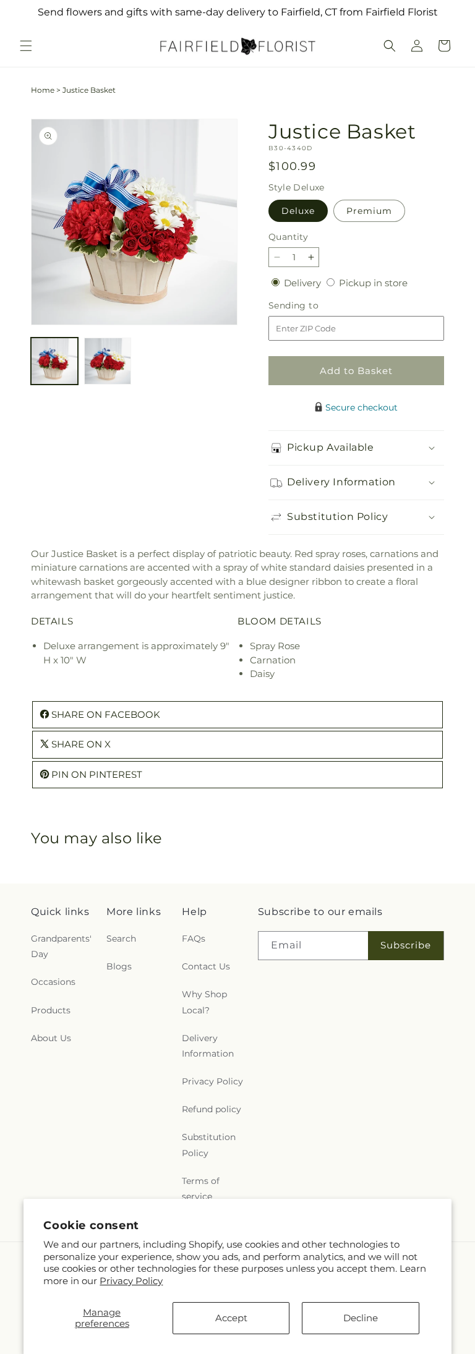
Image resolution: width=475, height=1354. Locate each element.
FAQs (193, 938)
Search (121, 938)
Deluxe (298, 210)
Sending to (312, 305)
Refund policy (211, 1109)
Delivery (303, 283)
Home (42, 90)
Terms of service (201, 1188)
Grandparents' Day (61, 946)
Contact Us (206, 966)
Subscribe (405, 945)
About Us (51, 1038)
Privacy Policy (131, 1281)
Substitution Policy (209, 1144)
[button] (26, 45)
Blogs (119, 966)
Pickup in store (373, 283)
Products (51, 1010)
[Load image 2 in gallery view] (107, 361)
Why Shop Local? (204, 1002)
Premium (369, 210)
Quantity (288, 236)
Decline (360, 1318)
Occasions (53, 981)
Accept (231, 1318)
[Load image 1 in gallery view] (54, 361)
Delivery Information (208, 1046)
